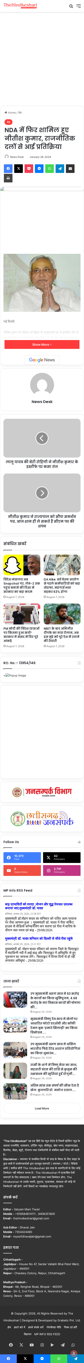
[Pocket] (29, 168)
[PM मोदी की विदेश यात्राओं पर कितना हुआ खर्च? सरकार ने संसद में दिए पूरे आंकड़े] (21, 614)
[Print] (8, 178)
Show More (41, 344)
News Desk (17, 156)
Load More (42, 1108)
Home (11, 112)
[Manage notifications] (73, 1353)
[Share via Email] (70, 168)
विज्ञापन (27, 1334)
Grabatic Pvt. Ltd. (69, 1320)
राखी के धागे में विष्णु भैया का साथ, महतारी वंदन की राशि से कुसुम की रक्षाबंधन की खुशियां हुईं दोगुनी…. (53, 1069)
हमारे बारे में (19, 1327)
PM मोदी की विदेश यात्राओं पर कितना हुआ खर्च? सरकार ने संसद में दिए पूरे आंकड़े (21, 634)
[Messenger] (39, 168)
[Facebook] (8, 168)
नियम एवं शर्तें (70, 1327)
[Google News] (42, 360)
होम (9, 1327)
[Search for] (71, 7)
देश (20, 112)
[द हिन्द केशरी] (20, 6)
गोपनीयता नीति (54, 1327)
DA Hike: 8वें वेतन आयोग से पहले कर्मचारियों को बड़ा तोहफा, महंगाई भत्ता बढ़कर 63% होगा (62, 585)
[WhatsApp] (49, 168)
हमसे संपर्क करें (36, 1327)
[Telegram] (60, 168)
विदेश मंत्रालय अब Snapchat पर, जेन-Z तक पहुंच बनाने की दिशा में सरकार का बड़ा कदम (21, 585)
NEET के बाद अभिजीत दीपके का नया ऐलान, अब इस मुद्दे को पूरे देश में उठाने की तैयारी (61, 634)
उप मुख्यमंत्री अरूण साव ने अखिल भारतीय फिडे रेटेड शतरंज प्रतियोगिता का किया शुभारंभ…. (55, 1048)
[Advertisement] (42, 58)
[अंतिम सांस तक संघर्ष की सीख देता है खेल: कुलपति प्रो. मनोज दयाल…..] (15, 1091)
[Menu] (78, 7)
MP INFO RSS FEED (47, 1334)
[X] (18, 168)
